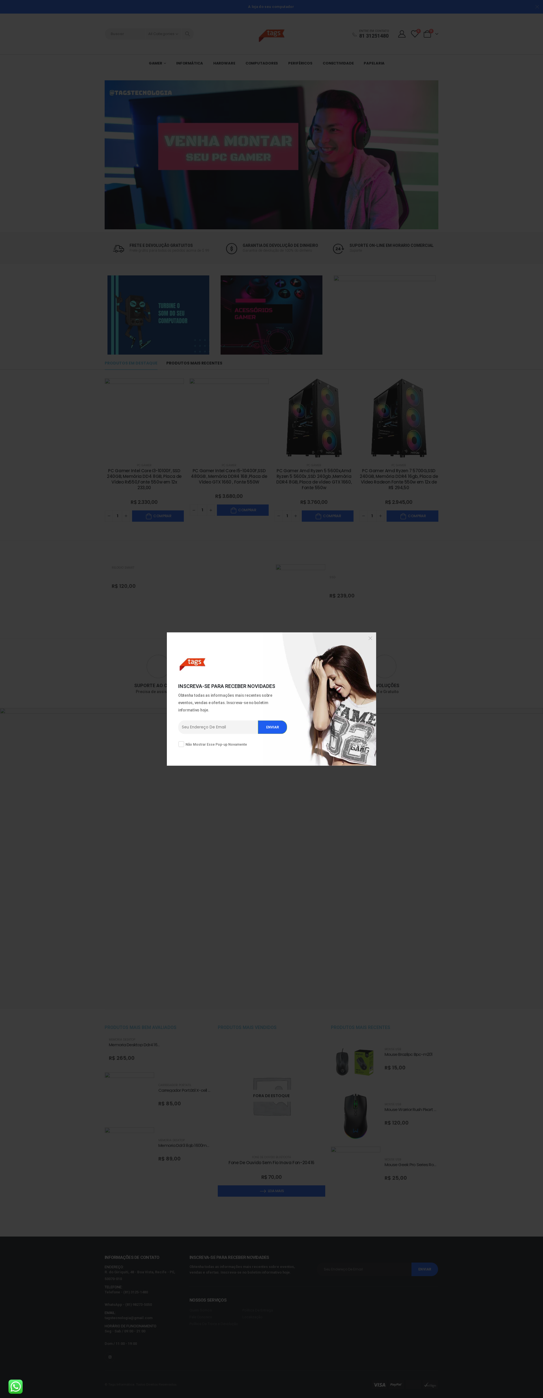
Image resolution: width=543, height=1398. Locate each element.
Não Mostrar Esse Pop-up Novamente (216, 744)
